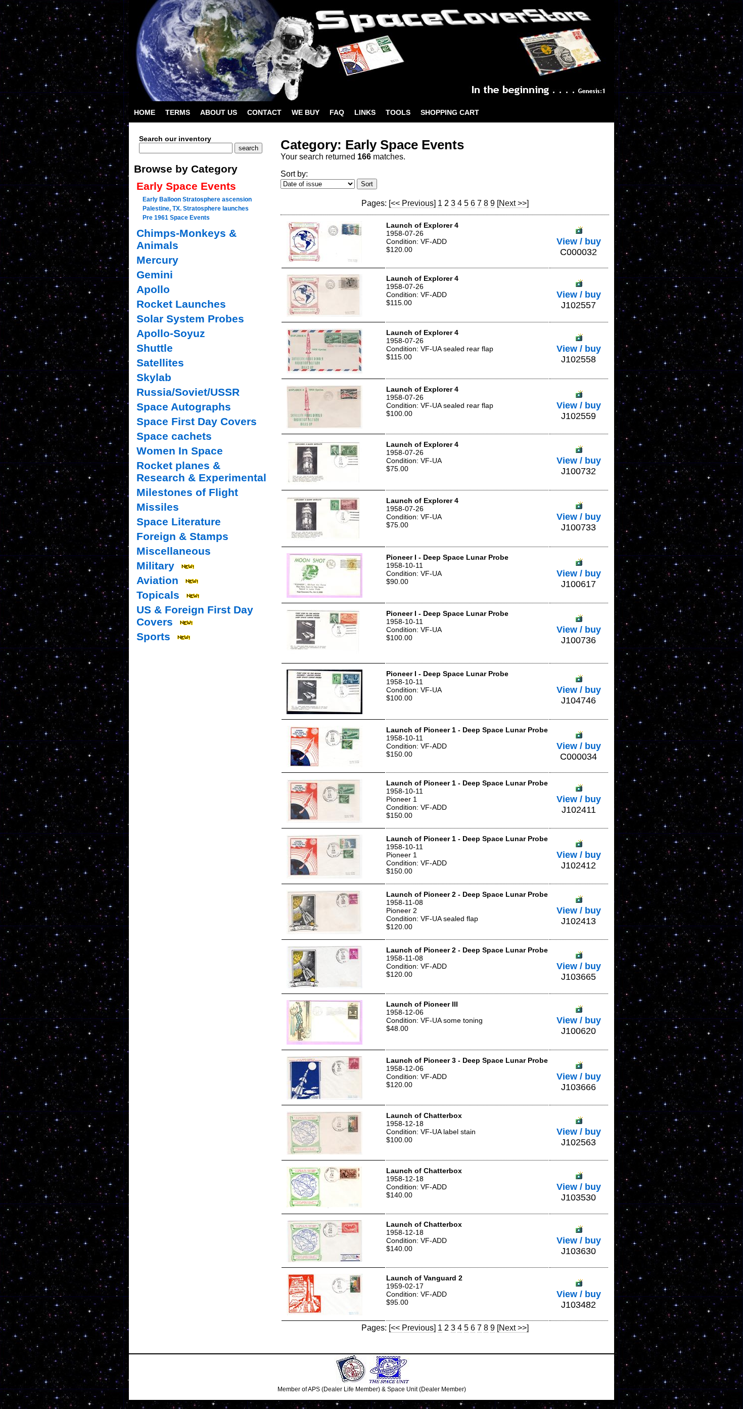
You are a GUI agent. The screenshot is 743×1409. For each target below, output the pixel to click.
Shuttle (154, 348)
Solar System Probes (190, 318)
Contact (264, 112)
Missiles (157, 507)
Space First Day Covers (196, 421)
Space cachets (174, 436)
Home (144, 112)
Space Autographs (183, 406)
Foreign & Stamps (182, 536)
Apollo (153, 289)
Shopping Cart (450, 112)
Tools (398, 112)
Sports (153, 636)
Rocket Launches (181, 304)
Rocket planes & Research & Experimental (201, 471)
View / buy (578, 241)
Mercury (157, 260)
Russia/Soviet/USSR (188, 392)
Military (155, 565)
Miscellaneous (173, 551)
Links (365, 112)
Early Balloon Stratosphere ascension (197, 199)
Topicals (157, 595)
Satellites (160, 362)
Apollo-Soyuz (170, 333)
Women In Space (179, 451)
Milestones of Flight (187, 492)
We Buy (305, 112)
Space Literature (178, 521)
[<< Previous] (412, 203)
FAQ (337, 112)
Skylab (153, 377)
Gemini (154, 274)
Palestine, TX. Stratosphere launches (196, 208)
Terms (177, 112)
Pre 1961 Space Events (176, 217)
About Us (218, 112)
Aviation (157, 580)
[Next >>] (513, 203)
